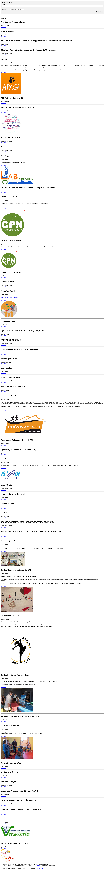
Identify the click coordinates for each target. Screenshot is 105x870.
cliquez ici (39, 865)
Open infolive (39, 868)
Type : (4, 4)
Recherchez (99, 12)
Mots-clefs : (5, 9)
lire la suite (3, 27)
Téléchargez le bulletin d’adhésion (9, 297)
